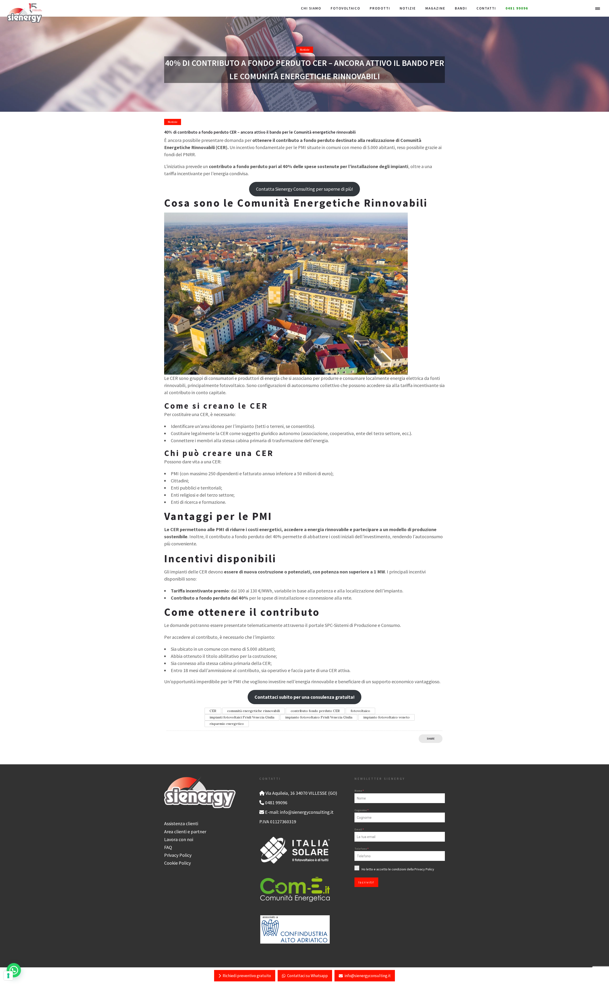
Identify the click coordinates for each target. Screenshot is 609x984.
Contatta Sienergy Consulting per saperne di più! (304, 189)
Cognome (361, 810)
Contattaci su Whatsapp (307, 975)
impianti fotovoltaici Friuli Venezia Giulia (242, 717)
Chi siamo (311, 8)
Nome (359, 790)
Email (359, 829)
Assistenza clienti (181, 823)
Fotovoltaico (345, 8)
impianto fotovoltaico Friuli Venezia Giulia (318, 717)
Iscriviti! (366, 882)
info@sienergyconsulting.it (367, 975)
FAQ (168, 847)
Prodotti (380, 8)
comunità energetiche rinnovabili (253, 711)
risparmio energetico (227, 724)
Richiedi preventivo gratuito (247, 975)
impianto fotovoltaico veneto (386, 717)
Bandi (461, 8)
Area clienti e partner (185, 831)
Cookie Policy (177, 863)
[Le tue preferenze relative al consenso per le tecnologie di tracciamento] (8, 975)
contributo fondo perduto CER (315, 711)
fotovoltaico (360, 711)
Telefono (361, 848)
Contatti (486, 8)
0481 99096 (517, 8)
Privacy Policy (178, 855)
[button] (14, 970)
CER (213, 711)
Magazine (435, 8)
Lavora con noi (178, 839)
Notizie (408, 8)
